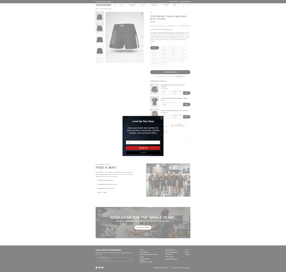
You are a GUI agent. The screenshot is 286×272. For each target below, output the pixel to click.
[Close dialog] (161, 118)
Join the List (143, 148)
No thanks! (143, 152)
